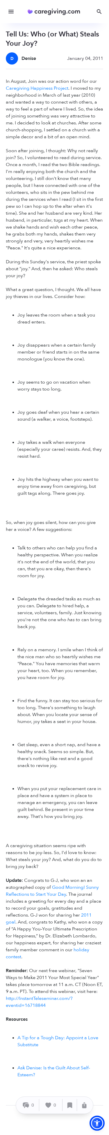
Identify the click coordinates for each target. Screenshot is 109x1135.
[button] (97, 1123)
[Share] (84, 1105)
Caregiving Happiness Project (37, 88)
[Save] (69, 1105)
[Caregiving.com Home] (56, 11)
